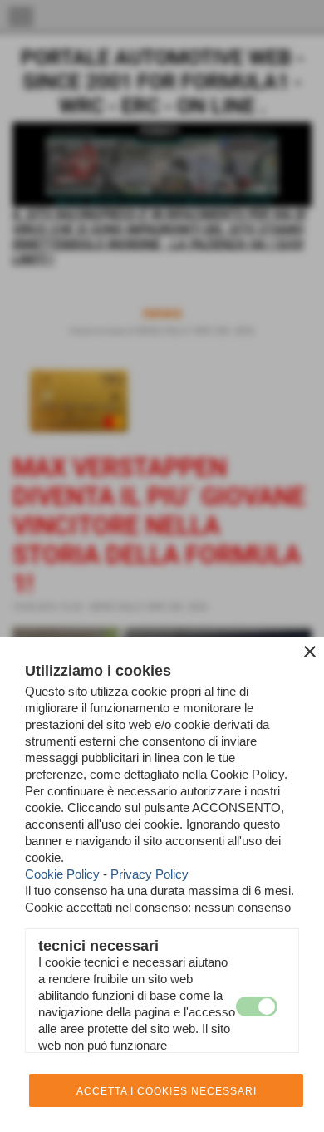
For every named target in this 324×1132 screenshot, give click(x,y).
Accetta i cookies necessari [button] (166, 1091)
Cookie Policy (62, 874)
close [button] (310, 652)
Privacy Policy (149, 874)
